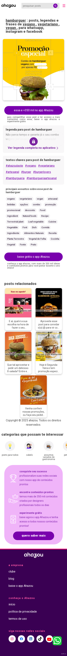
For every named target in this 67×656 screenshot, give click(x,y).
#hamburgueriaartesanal (41, 178)
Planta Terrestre (15, 239)
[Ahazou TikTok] (40, 638)
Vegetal (11, 244)
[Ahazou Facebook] (21, 638)
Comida (45, 227)
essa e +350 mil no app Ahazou (33, 110)
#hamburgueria (15, 178)
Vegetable (12, 227)
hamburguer (16, 20)
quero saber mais (34, 535)
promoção (50, 204)
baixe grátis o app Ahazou (33, 256)
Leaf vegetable (36, 222)
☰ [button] (64, 6)
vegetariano (48, 24)
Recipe (45, 216)
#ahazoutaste (14, 165)
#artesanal (12, 172)
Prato (33, 244)
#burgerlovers (42, 172)
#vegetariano (46, 165)
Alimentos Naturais (34, 233)
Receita (52, 233)
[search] (55, 6)
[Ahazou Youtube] (49, 638)
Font (25, 227)
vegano (29, 24)
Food (42, 210)
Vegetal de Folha (37, 239)
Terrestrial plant (15, 222)
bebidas (11, 204)
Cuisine (52, 222)
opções (24, 204)
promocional (13, 210)
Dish (34, 227)
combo (36, 204)
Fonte (23, 244)
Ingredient (12, 216)
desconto (30, 210)
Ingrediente (13, 233)
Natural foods (29, 216)
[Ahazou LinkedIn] (30, 638)
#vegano (30, 165)
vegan (11, 28)
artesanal (52, 199)
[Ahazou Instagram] (12, 638)
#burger (26, 172)
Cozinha (55, 239)
